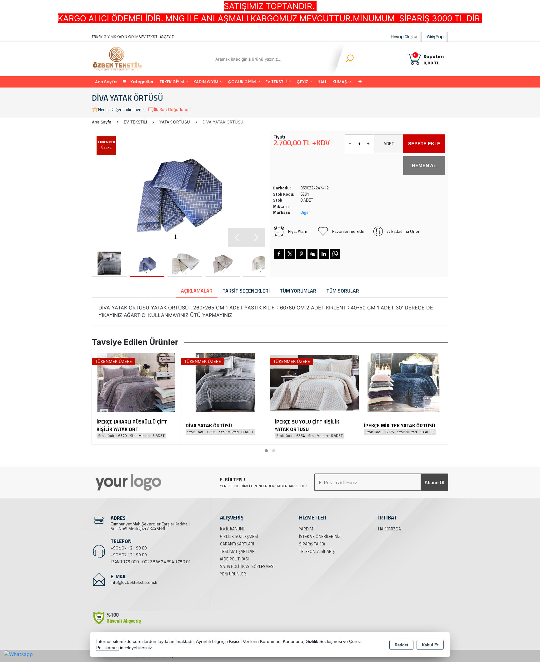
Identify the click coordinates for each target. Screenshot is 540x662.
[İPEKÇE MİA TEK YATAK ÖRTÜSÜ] (403, 382)
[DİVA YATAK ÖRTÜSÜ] (178, 189)
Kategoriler (141, 82)
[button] (256, 237)
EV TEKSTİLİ (276, 82)
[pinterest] (301, 254)
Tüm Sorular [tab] (342, 290)
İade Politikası (234, 559)
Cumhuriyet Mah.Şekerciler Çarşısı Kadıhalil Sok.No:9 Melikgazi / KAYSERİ (150, 526)
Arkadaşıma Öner (403, 231)
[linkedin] (324, 254)
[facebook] (279, 254)
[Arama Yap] (345, 59)
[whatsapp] (335, 254)
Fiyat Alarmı (298, 231)
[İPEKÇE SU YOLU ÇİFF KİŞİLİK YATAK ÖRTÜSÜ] (314, 382)
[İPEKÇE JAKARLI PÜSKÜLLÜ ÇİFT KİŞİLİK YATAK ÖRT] (136, 382)
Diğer (305, 212)
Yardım (306, 529)
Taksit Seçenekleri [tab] (246, 290)
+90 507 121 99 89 (129, 547)
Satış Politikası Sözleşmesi (247, 566)
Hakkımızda (389, 529)
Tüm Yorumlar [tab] (298, 290)
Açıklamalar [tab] (196, 290)
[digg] (313, 254)
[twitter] (290, 254)
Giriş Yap (435, 36)
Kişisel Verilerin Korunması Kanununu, (266, 641)
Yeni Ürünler (233, 574)
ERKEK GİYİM (172, 82)
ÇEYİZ (302, 82)
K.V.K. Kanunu (232, 529)
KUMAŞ (339, 82)
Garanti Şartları (237, 544)
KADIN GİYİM (205, 82)
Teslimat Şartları (238, 551)
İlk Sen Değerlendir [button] (172, 109)
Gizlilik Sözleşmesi (239, 536)
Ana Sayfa (106, 82)
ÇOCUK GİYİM (242, 82)
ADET (388, 143)
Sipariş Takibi (312, 544)
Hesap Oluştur (404, 36)
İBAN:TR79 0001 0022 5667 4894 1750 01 (151, 561)
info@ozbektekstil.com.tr (134, 582)
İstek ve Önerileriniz (320, 536)
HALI (322, 82)
